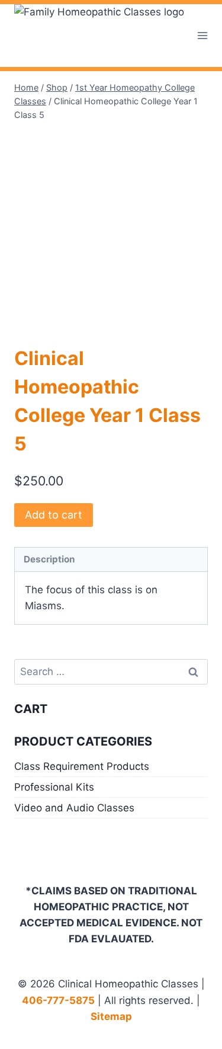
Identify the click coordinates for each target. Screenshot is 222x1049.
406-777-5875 (58, 1000)
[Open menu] (203, 35)
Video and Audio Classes (74, 808)
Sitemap (111, 1016)
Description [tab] (49, 559)
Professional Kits (54, 787)
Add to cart (53, 514)
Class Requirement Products (81, 766)
